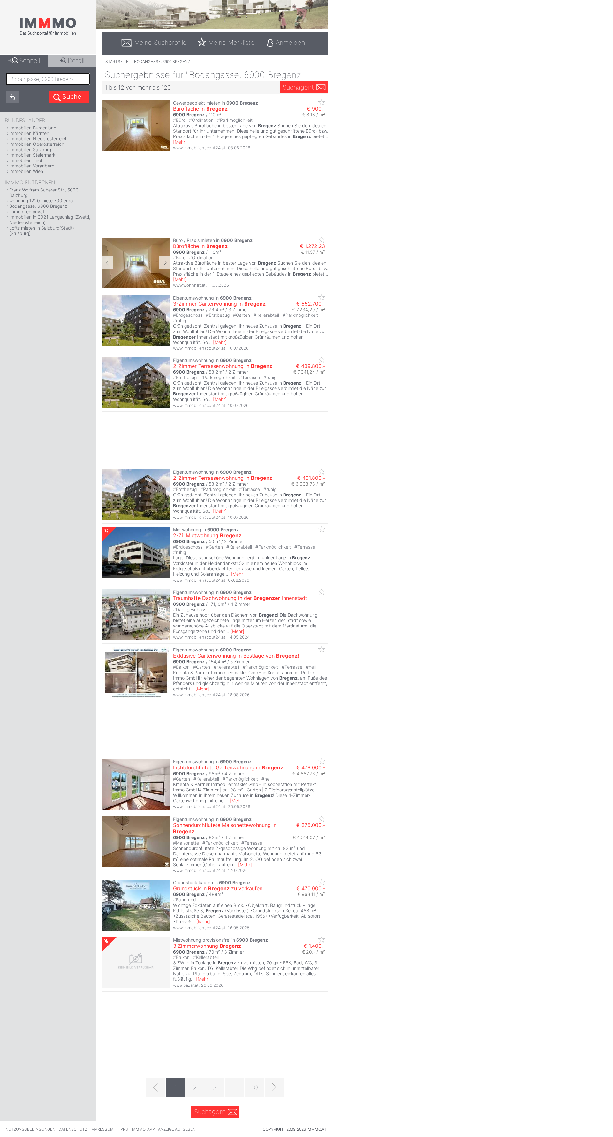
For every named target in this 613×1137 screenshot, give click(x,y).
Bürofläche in (200, 108)
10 (254, 1087)
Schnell (29, 61)
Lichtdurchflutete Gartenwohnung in (228, 767)
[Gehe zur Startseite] (48, 34)
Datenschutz (72, 1129)
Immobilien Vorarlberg (31, 165)
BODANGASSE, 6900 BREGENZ (162, 61)
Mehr (180, 141)
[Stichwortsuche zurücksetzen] (12, 97)
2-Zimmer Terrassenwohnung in (222, 366)
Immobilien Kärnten (29, 133)
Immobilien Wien (26, 171)
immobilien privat (26, 211)
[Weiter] (274, 1087)
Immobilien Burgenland (33, 127)
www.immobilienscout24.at (199, 147)
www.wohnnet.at (189, 285)
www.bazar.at (186, 985)
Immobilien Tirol (25, 160)
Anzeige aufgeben (176, 1129)
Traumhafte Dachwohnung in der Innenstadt (240, 598)
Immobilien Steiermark (32, 155)
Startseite (116, 61)
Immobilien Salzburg (30, 149)
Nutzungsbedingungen (30, 1129)
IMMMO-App (143, 1129)
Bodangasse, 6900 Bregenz (38, 206)
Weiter (164, 262)
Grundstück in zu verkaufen (217, 888)
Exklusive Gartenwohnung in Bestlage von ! (236, 655)
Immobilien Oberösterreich (36, 144)
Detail (76, 61)
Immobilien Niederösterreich (38, 138)
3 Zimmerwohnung (207, 946)
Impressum (102, 1129)
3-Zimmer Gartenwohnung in (219, 303)
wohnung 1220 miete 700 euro (41, 200)
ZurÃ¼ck (107, 262)
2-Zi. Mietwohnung (207, 535)
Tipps (122, 1129)
